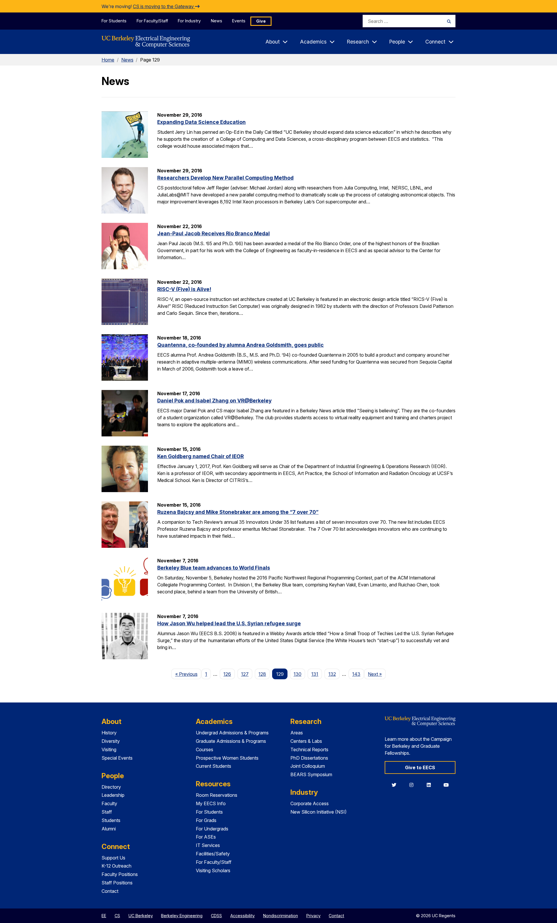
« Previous (188, 674)
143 (356, 674)
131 (314, 674)
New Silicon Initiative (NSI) (318, 812)
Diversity (111, 741)
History (109, 733)
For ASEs (206, 837)
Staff (107, 812)
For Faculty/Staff (152, 20)
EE (104, 915)
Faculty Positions (120, 874)
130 (297, 674)
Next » (377, 674)
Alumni (109, 829)
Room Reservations (216, 795)
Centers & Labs (306, 741)
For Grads (206, 820)
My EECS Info (211, 803)
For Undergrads (212, 829)
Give (261, 21)
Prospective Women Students (227, 758)
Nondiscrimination (280, 915)
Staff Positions (117, 883)
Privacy (313, 915)
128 (262, 674)
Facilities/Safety (213, 854)
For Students (114, 20)
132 (332, 674)
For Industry (189, 20)
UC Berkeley (141, 915)
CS (117, 915)
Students (111, 820)
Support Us (113, 858)
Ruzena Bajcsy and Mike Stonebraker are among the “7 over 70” (238, 512)
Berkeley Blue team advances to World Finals (213, 568)
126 (227, 674)
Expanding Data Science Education (201, 122)
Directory (111, 787)
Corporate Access (309, 803)
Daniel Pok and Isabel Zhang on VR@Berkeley (214, 401)
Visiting (109, 749)
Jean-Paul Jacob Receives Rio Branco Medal (213, 233)
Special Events (117, 758)
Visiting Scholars (213, 870)
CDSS (216, 915)
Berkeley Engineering (181, 915)
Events (238, 20)
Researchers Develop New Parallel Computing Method (225, 178)
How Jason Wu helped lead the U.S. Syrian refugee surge (229, 623)
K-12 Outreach (116, 866)
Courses (204, 749)
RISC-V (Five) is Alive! (184, 289)
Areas (296, 733)
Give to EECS (420, 767)
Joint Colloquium (307, 766)
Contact (110, 891)
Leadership (113, 795)
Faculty (109, 803)
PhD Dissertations (309, 758)
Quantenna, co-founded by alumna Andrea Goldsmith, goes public (240, 345)
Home (108, 60)
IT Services (208, 845)
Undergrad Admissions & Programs (232, 733)
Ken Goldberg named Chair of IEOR (200, 456)
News (216, 20)
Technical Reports (309, 749)
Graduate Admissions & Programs (231, 741)
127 (245, 674)
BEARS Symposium (311, 774)
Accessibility (242, 915)
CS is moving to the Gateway (164, 6)
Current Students (213, 766)
